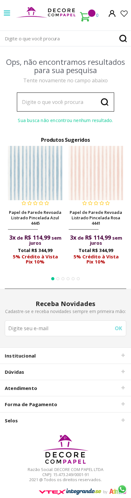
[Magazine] (65, 449)
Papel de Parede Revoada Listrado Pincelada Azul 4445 (35, 217)
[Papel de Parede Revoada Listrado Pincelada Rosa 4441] (96, 173)
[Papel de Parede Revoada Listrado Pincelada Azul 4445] (35, 173)
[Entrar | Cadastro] (112, 13)
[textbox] (65, 38)
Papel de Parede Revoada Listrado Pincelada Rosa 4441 (96, 217)
